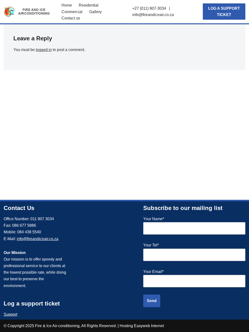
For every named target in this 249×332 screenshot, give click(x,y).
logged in (44, 50)
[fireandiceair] (28, 11)
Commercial (72, 12)
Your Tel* (151, 245)
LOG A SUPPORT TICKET (224, 11)
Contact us (71, 18)
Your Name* (153, 219)
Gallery (95, 12)
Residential (88, 5)
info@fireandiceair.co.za (153, 15)
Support (10, 314)
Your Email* (153, 272)
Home (67, 5)
